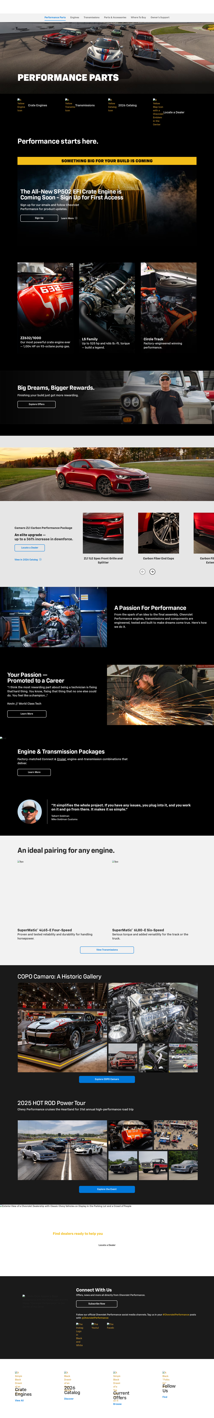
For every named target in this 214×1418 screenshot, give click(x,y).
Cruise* (62, 759)
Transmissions (91, 18)
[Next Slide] (152, 571)
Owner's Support (160, 18)
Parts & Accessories (115, 18)
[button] (62, 759)
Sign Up (39, 218)
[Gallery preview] (62, 1027)
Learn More (27, 714)
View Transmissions (107, 950)
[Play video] (53, 617)
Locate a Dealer (29, 548)
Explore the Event (107, 1189)
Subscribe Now (96, 1304)
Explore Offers (36, 404)
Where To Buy (138, 18)
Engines (74, 18)
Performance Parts (55, 18)
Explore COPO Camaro (107, 1079)
